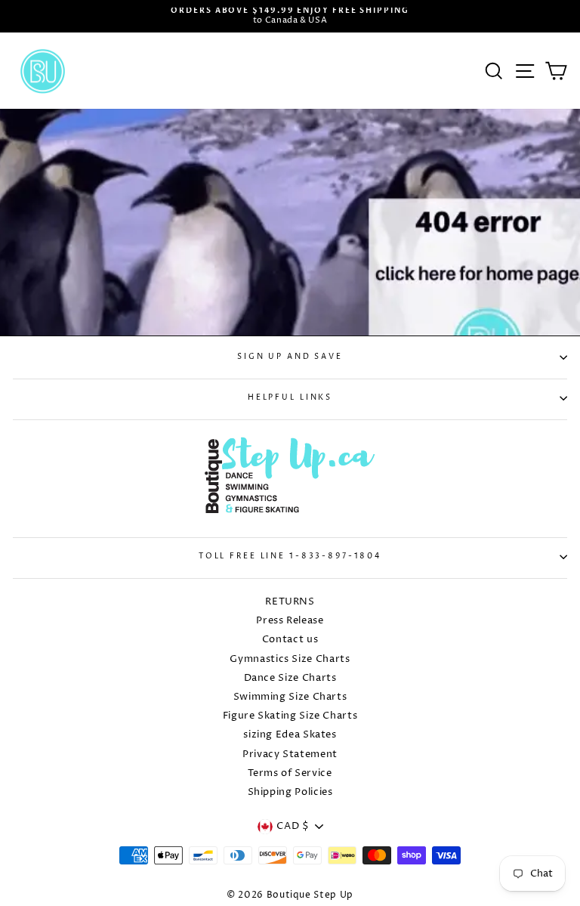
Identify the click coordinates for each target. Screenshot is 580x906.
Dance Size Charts (290, 678)
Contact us (290, 639)
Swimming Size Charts (290, 697)
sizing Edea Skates (289, 734)
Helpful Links (290, 398)
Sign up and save (290, 357)
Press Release (289, 620)
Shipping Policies (290, 792)
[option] (290, 16)
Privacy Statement (290, 754)
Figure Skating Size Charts (290, 716)
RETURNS (289, 601)
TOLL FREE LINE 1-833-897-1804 (290, 556)
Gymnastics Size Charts (290, 659)
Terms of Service (290, 773)
